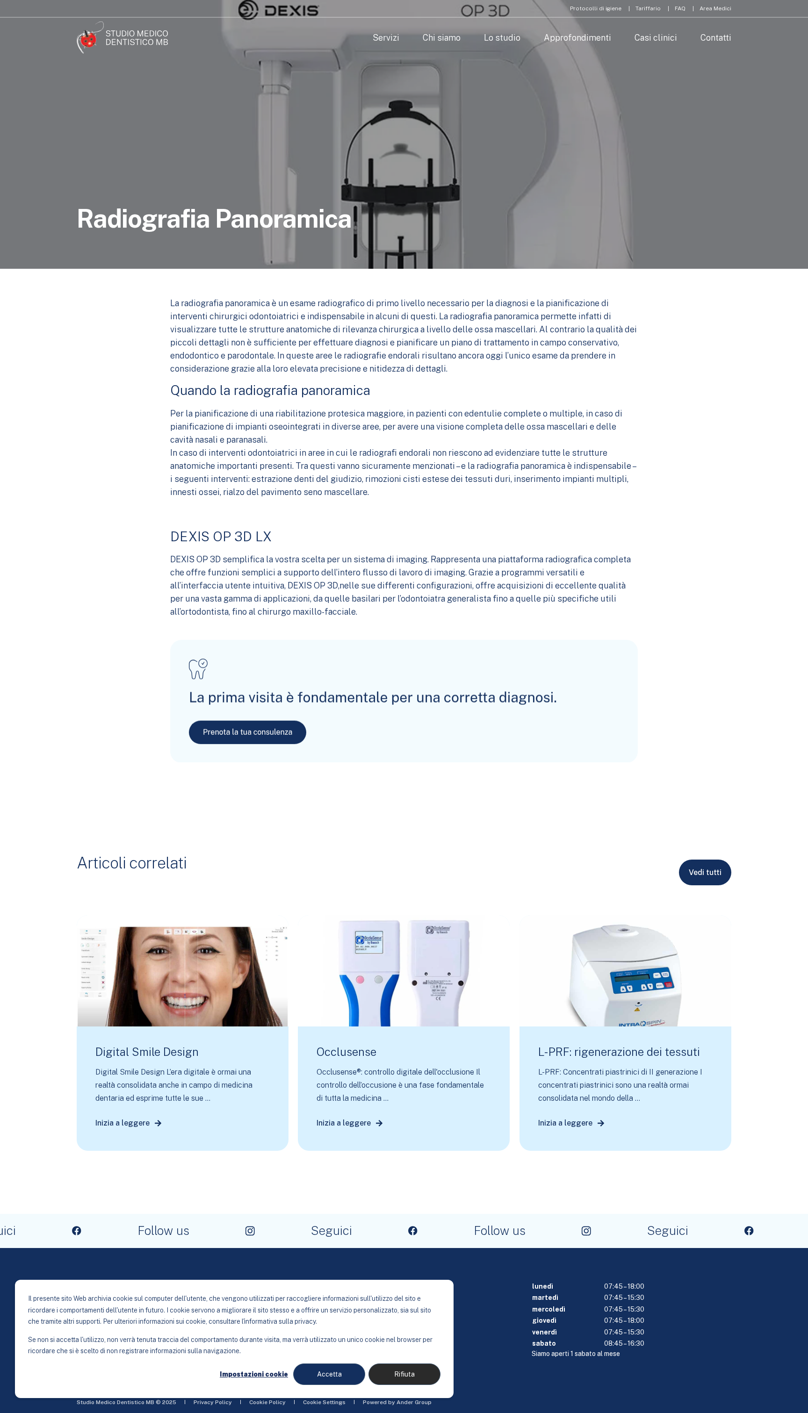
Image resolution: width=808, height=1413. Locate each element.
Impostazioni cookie (254, 1374)
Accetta (329, 1374)
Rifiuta (404, 1374)
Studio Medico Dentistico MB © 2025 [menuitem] (126, 1402)
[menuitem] (595, 8)
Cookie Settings (324, 1402)
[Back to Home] (122, 38)
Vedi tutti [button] (705, 872)
